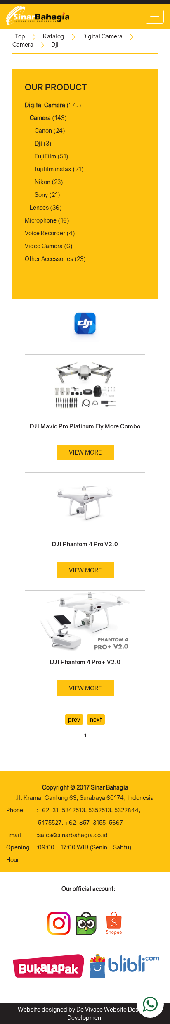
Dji (55, 44)
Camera (22, 44)
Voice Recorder (45, 233)
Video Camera (44, 245)
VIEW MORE (85, 452)
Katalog (53, 36)
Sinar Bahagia (109, 787)
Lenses (39, 207)
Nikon (42, 181)
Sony (41, 194)
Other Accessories (49, 258)
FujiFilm (45, 156)
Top (20, 36)
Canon (43, 130)
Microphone (41, 220)
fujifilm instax (53, 168)
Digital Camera (102, 36)
